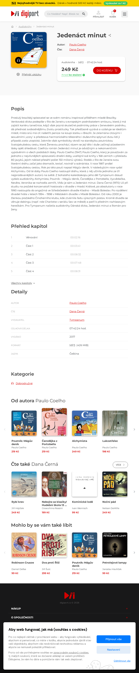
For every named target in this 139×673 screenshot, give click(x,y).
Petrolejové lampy (114, 562)
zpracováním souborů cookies (70, 652)
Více (119, 464)
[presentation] (4, 429)
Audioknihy (25, 26)
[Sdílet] (109, 35)
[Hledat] (85, 14)
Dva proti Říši (51, 562)
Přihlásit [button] (98, 16)
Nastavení (113, 649)
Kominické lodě (82, 501)
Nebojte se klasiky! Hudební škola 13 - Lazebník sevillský (54, 505)
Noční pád (109, 501)
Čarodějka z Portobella (49, 442)
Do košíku (105, 70)
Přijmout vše (114, 639)
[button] (28, 75)
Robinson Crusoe (23, 562)
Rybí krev (18, 501)
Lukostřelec (110, 440)
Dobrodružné (24, 383)
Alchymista (79, 440)
